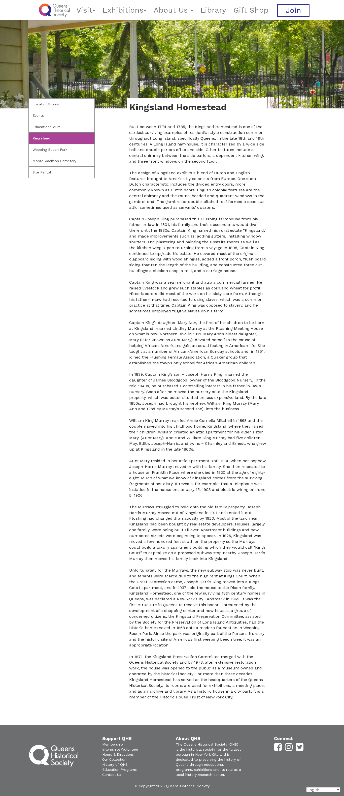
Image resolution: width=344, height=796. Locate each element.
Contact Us (111, 775)
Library (213, 10)
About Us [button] (172, 10)
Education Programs (119, 770)
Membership (112, 744)
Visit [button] (84, 10)
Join (293, 10)
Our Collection (114, 759)
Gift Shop (250, 10)
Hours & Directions (118, 754)
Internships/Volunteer (120, 749)
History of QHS (115, 764)
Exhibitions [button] (123, 10)
